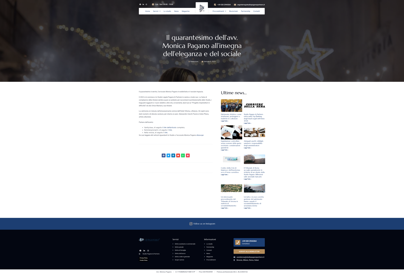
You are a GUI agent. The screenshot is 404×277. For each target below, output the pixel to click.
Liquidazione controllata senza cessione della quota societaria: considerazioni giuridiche (231, 144)
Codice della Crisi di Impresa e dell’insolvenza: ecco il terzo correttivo (230, 170)
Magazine (185, 11)
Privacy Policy (144, 258)
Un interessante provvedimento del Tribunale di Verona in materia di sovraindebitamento (229, 201)
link (170, 130)
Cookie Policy (143, 260)
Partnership (245, 11)
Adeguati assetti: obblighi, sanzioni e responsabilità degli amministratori (253, 143)
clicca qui (199, 135)
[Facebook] (140, 4)
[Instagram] (146, 4)
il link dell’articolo (169, 127)
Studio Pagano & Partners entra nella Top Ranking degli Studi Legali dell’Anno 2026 (254, 117)
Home (147, 11)
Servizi (155, 11)
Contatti (256, 11)
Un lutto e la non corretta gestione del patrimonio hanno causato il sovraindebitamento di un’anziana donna (254, 201)
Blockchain (233, 11)
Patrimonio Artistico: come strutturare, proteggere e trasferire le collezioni (231, 116)
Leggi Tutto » (224, 121)
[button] (157, 11)
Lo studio (167, 11)
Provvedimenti (218, 11)
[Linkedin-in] (143, 4)
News (176, 11)
